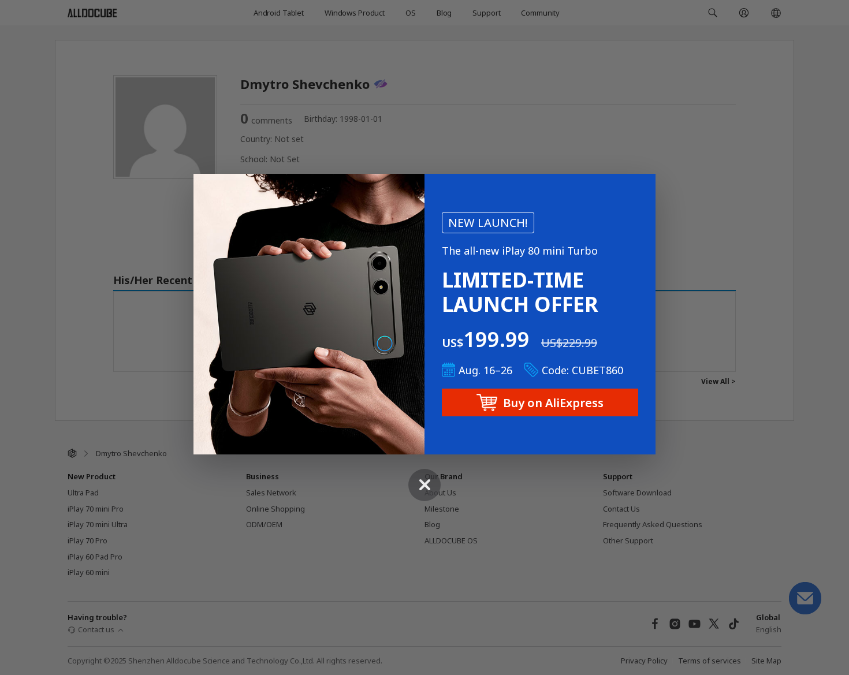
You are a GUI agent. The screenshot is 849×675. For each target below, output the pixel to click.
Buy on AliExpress (553, 403)
